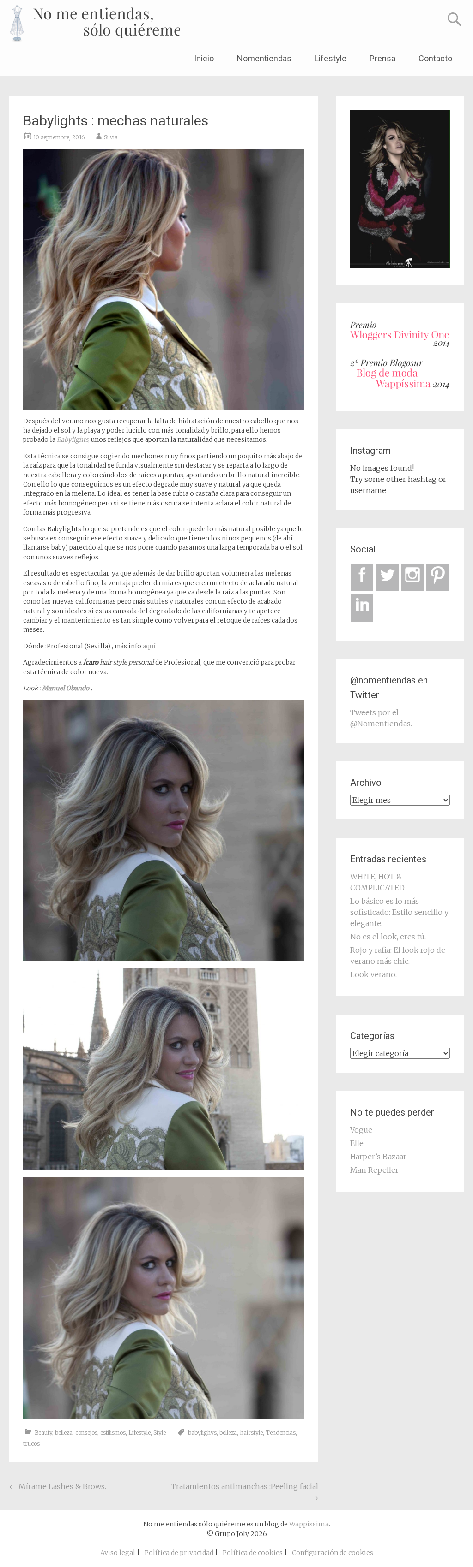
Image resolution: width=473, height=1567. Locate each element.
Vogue (361, 1129)
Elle (357, 1143)
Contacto (435, 58)
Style (159, 1432)
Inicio (204, 58)
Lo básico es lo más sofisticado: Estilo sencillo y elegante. (399, 912)
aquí (149, 646)
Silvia (111, 137)
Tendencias (281, 1432)
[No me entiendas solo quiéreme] (94, 23)
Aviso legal (117, 1553)
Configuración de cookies (332, 1553)
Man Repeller (374, 1170)
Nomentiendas (264, 58)
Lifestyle (330, 58)
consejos (86, 1432)
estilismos (113, 1432)
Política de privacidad (179, 1553)
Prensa (382, 58)
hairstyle (251, 1432)
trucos (31, 1443)
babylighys (202, 1432)
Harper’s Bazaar (378, 1156)
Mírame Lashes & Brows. (57, 1486)
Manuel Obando (65, 688)
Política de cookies (253, 1553)
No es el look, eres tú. (388, 936)
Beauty (43, 1432)
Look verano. (373, 974)
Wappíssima (309, 1524)
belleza (64, 1432)
